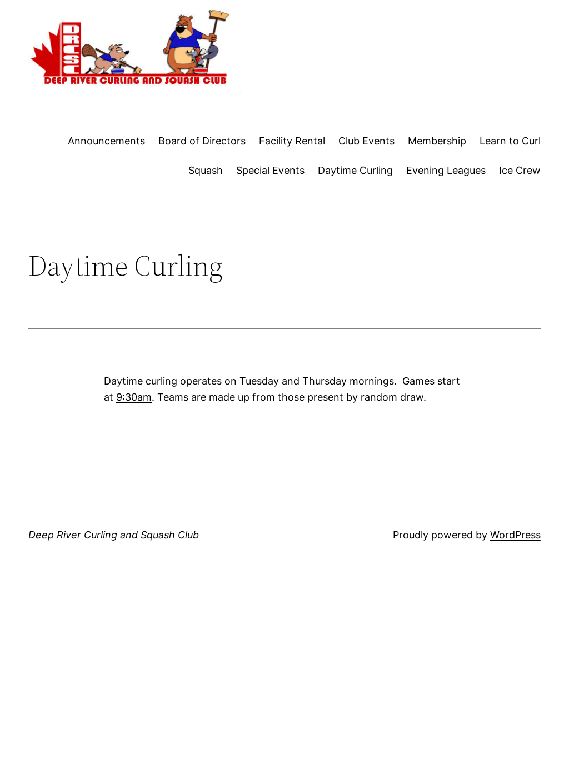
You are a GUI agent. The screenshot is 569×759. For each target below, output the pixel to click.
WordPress (515, 535)
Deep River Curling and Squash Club (113, 535)
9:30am (134, 397)
